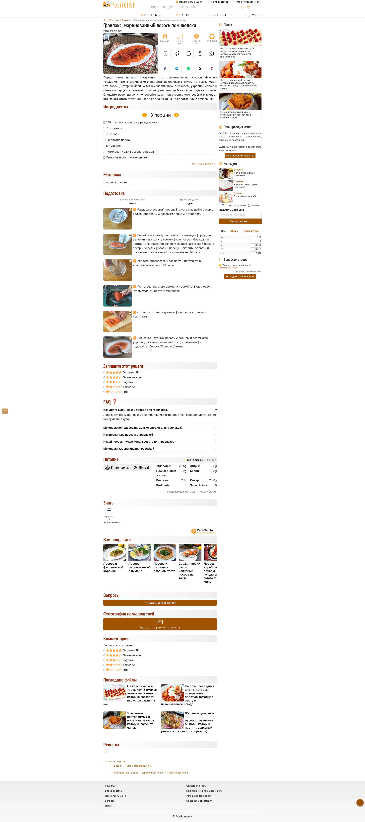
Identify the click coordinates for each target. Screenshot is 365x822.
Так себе (128, 387)
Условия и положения (198, 795)
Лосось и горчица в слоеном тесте (164, 567)
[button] (107, 53)
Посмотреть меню (235, 205)
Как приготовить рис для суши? (245, 186)
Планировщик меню (238, 155)
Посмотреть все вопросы (247, 271)
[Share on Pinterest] (212, 69)
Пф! (125, 392)
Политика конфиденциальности (204, 790)
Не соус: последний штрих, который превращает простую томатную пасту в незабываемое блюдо (187, 695)
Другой (254, 15)
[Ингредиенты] (5, 410)
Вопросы (218, 15)
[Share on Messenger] (177, 69)
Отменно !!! (130, 372)
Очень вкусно (132, 377)
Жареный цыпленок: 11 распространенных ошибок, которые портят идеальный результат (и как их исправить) (188, 722)
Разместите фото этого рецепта (160, 627)
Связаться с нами (196, 785)
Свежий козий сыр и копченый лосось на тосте (189, 571)
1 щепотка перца (118, 140)
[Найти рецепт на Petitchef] (243, 7)
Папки (184, 15)
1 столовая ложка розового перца (130, 151)
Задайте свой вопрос (242, 276)
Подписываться (240, 221)
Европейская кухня (152, 772)
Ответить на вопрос (228, 268)
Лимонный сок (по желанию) (126, 157)
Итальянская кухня (177, 772)
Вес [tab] (223, 230)
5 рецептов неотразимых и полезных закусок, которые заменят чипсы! (141, 720)
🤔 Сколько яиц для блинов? (235, 265)
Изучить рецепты (115, 761)
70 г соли (112, 134)
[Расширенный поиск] (248, 8)
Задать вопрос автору (161, 602)
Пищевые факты (205, 163)
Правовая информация (199, 800)
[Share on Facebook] (165, 69)
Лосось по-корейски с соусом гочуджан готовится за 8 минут (214, 572)
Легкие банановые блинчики (244, 174)
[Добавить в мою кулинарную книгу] (165, 53)
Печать (255, 205)
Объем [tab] (234, 230)
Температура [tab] (250, 230)
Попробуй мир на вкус (125, 772)
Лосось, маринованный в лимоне (139, 567)
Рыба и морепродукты (138, 765)
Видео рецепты (113, 790)
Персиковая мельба (245, 196)
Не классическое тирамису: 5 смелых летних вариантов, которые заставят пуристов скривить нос (130, 695)
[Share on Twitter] (200, 69)
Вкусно (127, 382)
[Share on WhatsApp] (188, 69)
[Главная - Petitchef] (104, 20)
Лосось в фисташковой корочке (113, 567)
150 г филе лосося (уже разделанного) (133, 122)
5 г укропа (113, 145)
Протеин (117, 765)
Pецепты (150, 15)
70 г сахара (114, 128)
